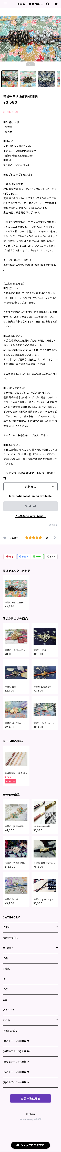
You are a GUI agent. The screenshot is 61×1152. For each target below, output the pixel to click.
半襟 (5, 989)
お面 (5, 999)
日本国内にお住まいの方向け (30, 516)
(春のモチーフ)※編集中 (16, 1041)
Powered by (27, 1119)
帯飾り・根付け (11, 937)
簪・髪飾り (8, 948)
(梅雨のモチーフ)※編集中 (17, 1051)
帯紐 (5, 958)
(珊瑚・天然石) (11, 1030)
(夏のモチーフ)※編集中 (16, 1061)
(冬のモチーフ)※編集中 (16, 1082)
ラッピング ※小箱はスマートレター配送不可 (29, 475)
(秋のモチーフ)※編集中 (16, 1072)
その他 (6, 1020)
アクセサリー (9, 1010)
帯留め (6, 927)
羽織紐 (6, 968)
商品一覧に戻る (30, 1098)
